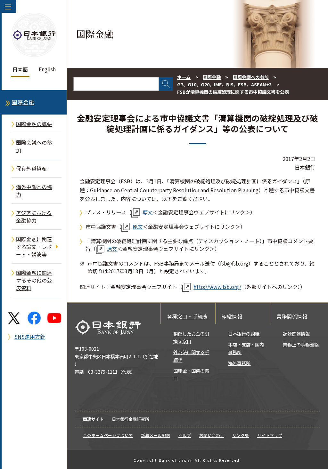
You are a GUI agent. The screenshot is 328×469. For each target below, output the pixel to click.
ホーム (184, 77)
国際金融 (23, 102)
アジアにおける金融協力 (34, 216)
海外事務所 (239, 363)
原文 (148, 212)
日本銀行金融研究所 (130, 419)
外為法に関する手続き (191, 356)
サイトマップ (269, 435)
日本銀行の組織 (243, 333)
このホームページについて (108, 435)
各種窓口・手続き (187, 316)
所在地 (151, 356)
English (47, 69)
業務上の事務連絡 (301, 344)
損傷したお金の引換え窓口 (191, 337)
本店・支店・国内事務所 (246, 348)
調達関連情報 (296, 333)
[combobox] (116, 84)
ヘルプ (184, 435)
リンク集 (240, 435)
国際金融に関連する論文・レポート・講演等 (34, 246)
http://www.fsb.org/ (217, 286)
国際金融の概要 (34, 124)
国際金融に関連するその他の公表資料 (34, 280)
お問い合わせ (211, 435)
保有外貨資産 (31, 168)
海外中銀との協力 (34, 190)
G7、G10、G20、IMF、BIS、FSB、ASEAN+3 (224, 84)
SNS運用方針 (29, 336)
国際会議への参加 (34, 146)
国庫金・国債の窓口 (191, 374)
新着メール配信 (155, 435)
